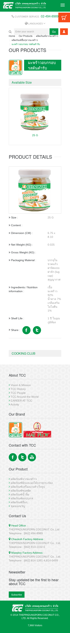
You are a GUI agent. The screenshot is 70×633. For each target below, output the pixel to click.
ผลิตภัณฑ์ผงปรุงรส (22, 498)
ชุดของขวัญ (18, 506)
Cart (64, 17)
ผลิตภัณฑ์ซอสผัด (21, 490)
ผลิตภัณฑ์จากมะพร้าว (47, 35)
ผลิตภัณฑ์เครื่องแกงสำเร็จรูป (28, 486)
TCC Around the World (24, 396)
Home (12, 35)
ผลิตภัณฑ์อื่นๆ (19, 502)
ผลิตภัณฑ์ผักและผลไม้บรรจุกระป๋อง (32, 482)
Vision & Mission (21, 385)
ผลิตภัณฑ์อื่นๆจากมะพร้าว (25, 40)
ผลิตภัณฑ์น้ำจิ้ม (20, 494)
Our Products (25, 35)
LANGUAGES (35, 23)
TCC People (18, 392)
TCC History (18, 389)
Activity (14, 404)
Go (54, 32)
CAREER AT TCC (21, 400)
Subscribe (16, 594)
